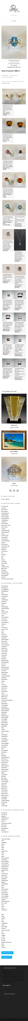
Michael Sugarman (5, 901)
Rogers (2, 885)
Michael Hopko (4, 672)
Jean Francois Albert (5, 839)
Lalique (3, 681)
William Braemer (5, 818)
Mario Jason (4, 824)
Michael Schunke (5, 769)
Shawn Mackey (4, 537)
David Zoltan (4, 909)
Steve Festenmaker (5, 644)
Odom (2, 727)
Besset (2, 593)
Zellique (3, 803)
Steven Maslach (4, 705)
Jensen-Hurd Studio (5, 676)
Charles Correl (4, 629)
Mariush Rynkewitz (5, 757)
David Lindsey (4, 691)
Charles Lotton (4, 695)
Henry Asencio (4, 509)
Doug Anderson (4, 587)
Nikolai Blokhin (4, 514)
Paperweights (4, 926)
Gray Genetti (4, 651)
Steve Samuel (4, 890)
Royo (2, 556)
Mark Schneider (4, 894)
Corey (2, 625)
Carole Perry (4, 738)
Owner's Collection (5, 499)
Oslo (2, 733)
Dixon (2, 845)
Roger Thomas (4, 793)
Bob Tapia (3, 570)
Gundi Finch (4, 646)
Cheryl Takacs (4, 791)
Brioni (2, 605)
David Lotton (4, 698)
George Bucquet (4, 606)
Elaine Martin (4, 703)
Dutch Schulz (4, 767)
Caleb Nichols (4, 721)
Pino (2, 553)
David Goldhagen (5, 662)
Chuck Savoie (4, 764)
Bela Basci (3, 816)
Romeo (2, 753)
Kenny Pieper (4, 741)
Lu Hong (3, 528)
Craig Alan (3, 508)
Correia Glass (4, 627)
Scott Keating (4, 859)
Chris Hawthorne (5, 669)
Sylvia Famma (4, 643)
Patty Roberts (4, 752)
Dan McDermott (4, 828)
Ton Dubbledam (4, 520)
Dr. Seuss (3, 559)
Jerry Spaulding (4, 896)
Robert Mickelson (5, 710)
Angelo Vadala (4, 572)
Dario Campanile (5, 516)
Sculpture (3, 935)
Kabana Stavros (4, 897)
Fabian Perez (4, 547)
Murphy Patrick (4, 870)
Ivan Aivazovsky (4, 506)
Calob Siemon (4, 771)
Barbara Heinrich (5, 858)
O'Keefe (3, 729)
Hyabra (3, 533)
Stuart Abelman (4, 586)
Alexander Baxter (5, 513)
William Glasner (5, 660)
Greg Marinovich (5, 864)
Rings (11, 77)
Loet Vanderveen (5, 831)
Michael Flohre (4, 523)
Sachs (2, 887)
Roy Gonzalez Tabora (6, 525)
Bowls (2, 921)
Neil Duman (3, 637)
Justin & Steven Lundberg (6, 700)
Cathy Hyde (3, 674)
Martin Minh (4, 712)
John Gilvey (4, 658)
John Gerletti (4, 653)
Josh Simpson (4, 774)
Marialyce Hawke (5, 667)
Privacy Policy (7, 952)
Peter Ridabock (4, 750)
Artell (2, 840)
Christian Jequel (4, 535)
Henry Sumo (4, 788)
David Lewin (4, 688)
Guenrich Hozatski (5, 530)
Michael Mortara (5, 715)
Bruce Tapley (4, 902)
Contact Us (3, 947)
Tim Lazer (3, 684)
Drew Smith (3, 778)
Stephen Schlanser (5, 765)
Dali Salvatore (4, 759)
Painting (3, 918)
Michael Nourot (4, 724)
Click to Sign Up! (6, 985)
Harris (2, 856)
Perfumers (3, 928)
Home (2, 914)
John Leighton (4, 686)
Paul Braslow (4, 819)
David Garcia (4, 648)
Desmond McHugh (5, 708)
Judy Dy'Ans (4, 521)
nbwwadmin (5, 75)
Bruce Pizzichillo (5, 743)
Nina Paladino (4, 734)
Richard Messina (5, 866)
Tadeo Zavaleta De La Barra (7, 578)
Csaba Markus (4, 539)
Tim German (4, 655)
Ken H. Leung (4, 527)
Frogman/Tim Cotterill (6, 823)
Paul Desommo (4, 636)
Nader (14, 483)
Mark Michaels (4, 868)
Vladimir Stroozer (5, 566)
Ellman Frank (4, 851)
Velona (2, 906)
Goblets (3, 925)
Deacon (3, 821)
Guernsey (3, 665)
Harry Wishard (14, 451)
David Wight (4, 798)
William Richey (4, 880)
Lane (2, 682)
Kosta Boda (3, 601)
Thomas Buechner (5, 608)
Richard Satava (4, 762)
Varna (2, 904)
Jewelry (7, 77)
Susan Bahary (4, 812)
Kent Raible (3, 878)
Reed (2, 748)
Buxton (2, 610)
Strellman (3, 899)
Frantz (2, 852)
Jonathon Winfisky (5, 800)
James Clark (4, 618)
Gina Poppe (3, 746)
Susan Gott (3, 663)
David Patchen (4, 736)
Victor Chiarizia (4, 617)
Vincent (3, 908)
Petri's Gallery (4, 877)
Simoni (2, 772)
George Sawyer (4, 892)
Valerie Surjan (4, 790)
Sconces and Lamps (5, 930)
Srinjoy (3, 565)
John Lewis (14, 425)
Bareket (3, 844)
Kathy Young (4, 802)
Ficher (2, 847)
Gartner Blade (4, 596)
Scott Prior (3, 554)
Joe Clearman (4, 620)
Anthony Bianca (4, 594)
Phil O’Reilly (4, 726)
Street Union (4, 783)
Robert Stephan (4, 779)
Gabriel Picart (4, 551)
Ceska (2, 615)
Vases (2, 931)
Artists (4, 77)
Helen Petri (3, 549)
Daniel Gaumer (4, 650)
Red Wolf (3, 577)
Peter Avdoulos (4, 511)
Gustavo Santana (5, 760)
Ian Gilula (3, 656)
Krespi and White (5, 861)
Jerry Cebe (3, 613)
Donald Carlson (4, 612)
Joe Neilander (4, 719)
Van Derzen (3, 634)
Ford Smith (3, 561)
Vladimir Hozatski (5, 532)
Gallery (3, 945)
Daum (2, 632)
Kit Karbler (3, 677)
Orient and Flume (5, 731)
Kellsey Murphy (4, 717)
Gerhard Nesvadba (5, 546)
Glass (2, 919)
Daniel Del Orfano (5, 518)
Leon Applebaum (5, 589)
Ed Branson (3, 603)
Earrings (3, 940)
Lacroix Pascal (4, 873)
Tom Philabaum (4, 740)
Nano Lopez (3, 826)
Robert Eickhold (4, 639)
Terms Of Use (7, 957)
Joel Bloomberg (4, 599)
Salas (2, 558)
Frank (2, 849)
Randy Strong (4, 786)
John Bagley (4, 842)
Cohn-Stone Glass (5, 622)
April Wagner (4, 797)
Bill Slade (3, 776)
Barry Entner (4, 641)
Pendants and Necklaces (6, 942)
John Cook (3, 624)
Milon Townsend (4, 795)
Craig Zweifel (4, 805)
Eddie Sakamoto (4, 889)
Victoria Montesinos (5, 540)
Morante (3, 542)
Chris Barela (4, 814)
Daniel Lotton (4, 696)
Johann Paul (4, 875)
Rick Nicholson (4, 722)
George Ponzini (4, 745)
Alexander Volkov (5, 573)
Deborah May (4, 707)
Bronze (2, 933)
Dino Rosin (3, 755)
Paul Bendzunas (4, 591)
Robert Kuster (4, 679)
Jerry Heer (3, 670)
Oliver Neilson (4, 544)
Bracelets (3, 938)
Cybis (2, 631)
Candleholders (4, 923)
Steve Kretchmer (5, 863)
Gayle (2, 854)
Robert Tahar (4, 568)
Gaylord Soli (4, 563)
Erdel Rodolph (4, 883)
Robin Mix (3, 714)
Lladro (2, 693)
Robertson (3, 830)
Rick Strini (3, 784)
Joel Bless (3, 598)
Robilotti (3, 882)
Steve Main (3, 701)
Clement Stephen (4, 781)
